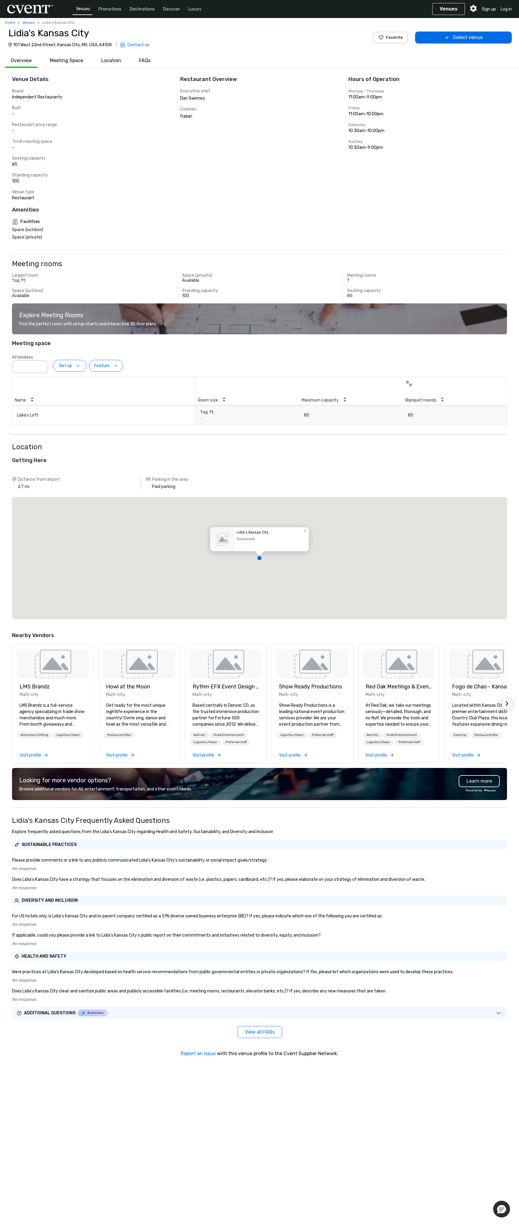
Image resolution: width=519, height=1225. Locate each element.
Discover (171, 9)
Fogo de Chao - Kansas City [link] (485, 686)
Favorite (394, 37)
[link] (53, 663)
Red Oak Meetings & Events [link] (399, 686)
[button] (41, 365)
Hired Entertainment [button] (229, 735)
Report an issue (198, 1053)
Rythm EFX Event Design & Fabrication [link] (226, 686)
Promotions (110, 9)
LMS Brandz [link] (35, 686)
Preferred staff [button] (236, 742)
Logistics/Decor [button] (68, 735)
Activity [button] (199, 735)
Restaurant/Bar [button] (119, 735)
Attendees (22, 357)
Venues (83, 8)
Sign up (489, 9)
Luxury (195, 9)
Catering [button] (459, 735)
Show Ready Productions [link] (310, 686)
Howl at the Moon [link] (128, 686)
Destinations (142, 9)
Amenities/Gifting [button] (34, 735)
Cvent (10, 22)
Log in (506, 9)
